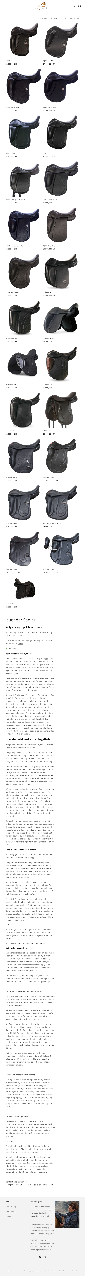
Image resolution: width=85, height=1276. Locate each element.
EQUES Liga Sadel (11, 61)
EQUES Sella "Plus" (49, 246)
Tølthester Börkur (48, 338)
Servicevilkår (60, 1271)
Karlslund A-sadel (48, 570)
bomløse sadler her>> (35, 943)
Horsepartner (15, 1271)
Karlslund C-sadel (48, 477)
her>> (20, 643)
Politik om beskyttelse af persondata (32, 1271)
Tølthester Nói (47, 292)
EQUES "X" (46, 153)
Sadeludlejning (11, 1212)
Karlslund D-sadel (11, 523)
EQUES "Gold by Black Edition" (16, 200)
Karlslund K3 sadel (11, 477)
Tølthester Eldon (11, 385)
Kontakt (8, 1217)
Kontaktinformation (72, 1271)
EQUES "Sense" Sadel (50, 107)
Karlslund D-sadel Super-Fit (52, 523)
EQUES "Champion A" (13, 292)
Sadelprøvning (11, 1207)
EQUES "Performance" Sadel (52, 200)
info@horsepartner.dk (26, 1184)
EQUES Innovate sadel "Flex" (15, 246)
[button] (4, 6)
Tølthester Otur (10, 431)
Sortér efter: (43, 18)
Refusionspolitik (50, 1271)
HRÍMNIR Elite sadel (49, 431)
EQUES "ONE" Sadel (49, 61)
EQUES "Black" (10, 153)
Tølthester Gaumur (12, 338)
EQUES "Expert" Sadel (13, 107)
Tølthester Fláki (48, 385)
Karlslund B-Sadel (11, 570)
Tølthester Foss (10, 604)
